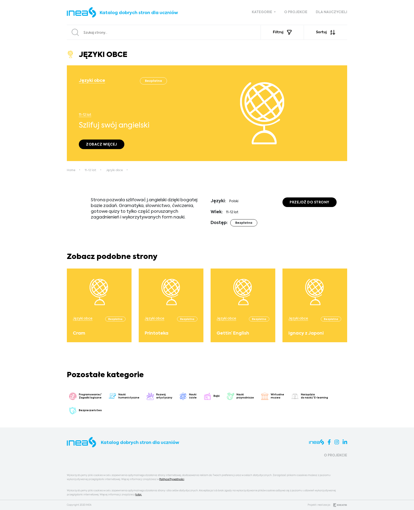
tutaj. (138, 494)
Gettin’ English (233, 333)
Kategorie (262, 12)
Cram (79, 333)
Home (71, 170)
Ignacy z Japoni (306, 333)
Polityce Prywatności (171, 479)
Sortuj (321, 32)
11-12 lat (85, 115)
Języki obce (92, 80)
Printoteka (156, 333)
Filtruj (278, 32)
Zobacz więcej (101, 144)
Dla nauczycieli (331, 12)
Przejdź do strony (309, 202)
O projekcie (295, 12)
